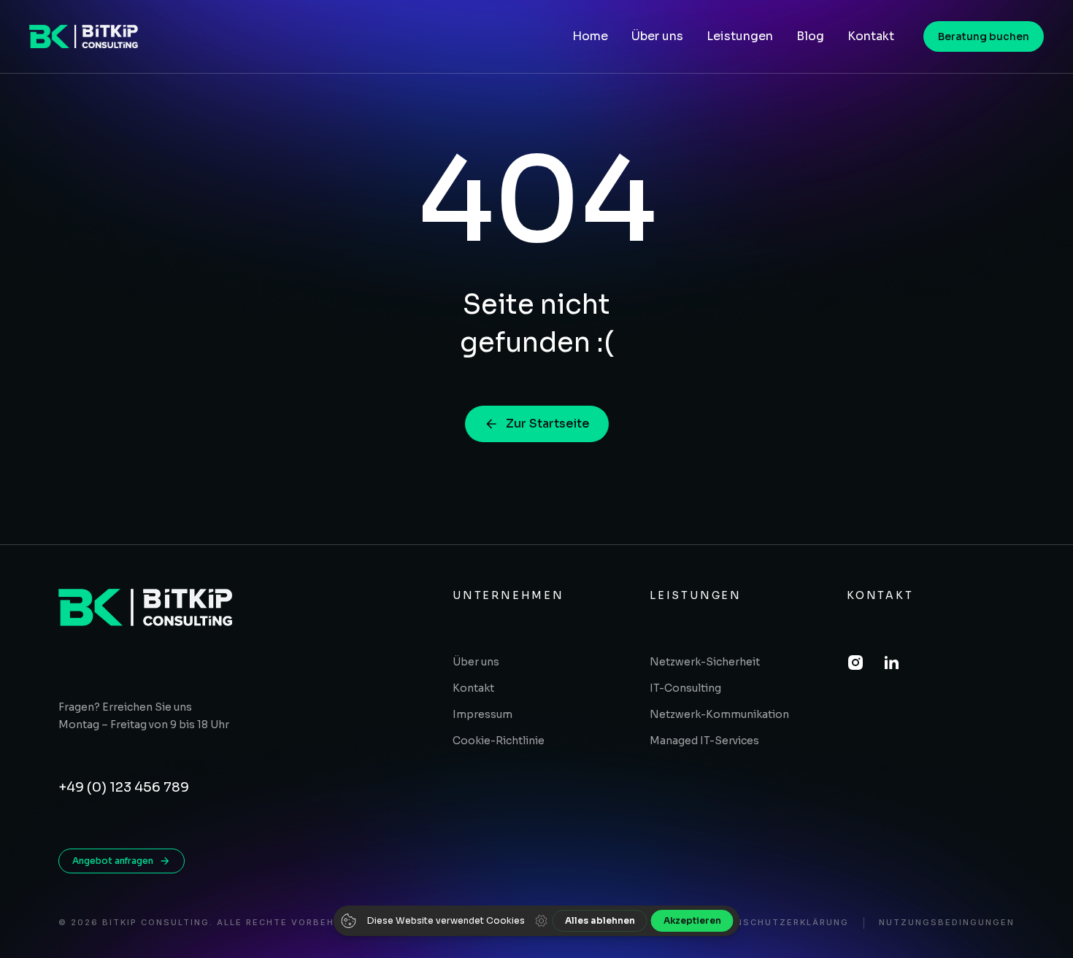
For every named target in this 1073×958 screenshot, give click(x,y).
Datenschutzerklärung (778, 922)
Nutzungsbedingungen (947, 922)
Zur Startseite (548, 423)
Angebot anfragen (112, 860)
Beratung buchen (983, 36)
